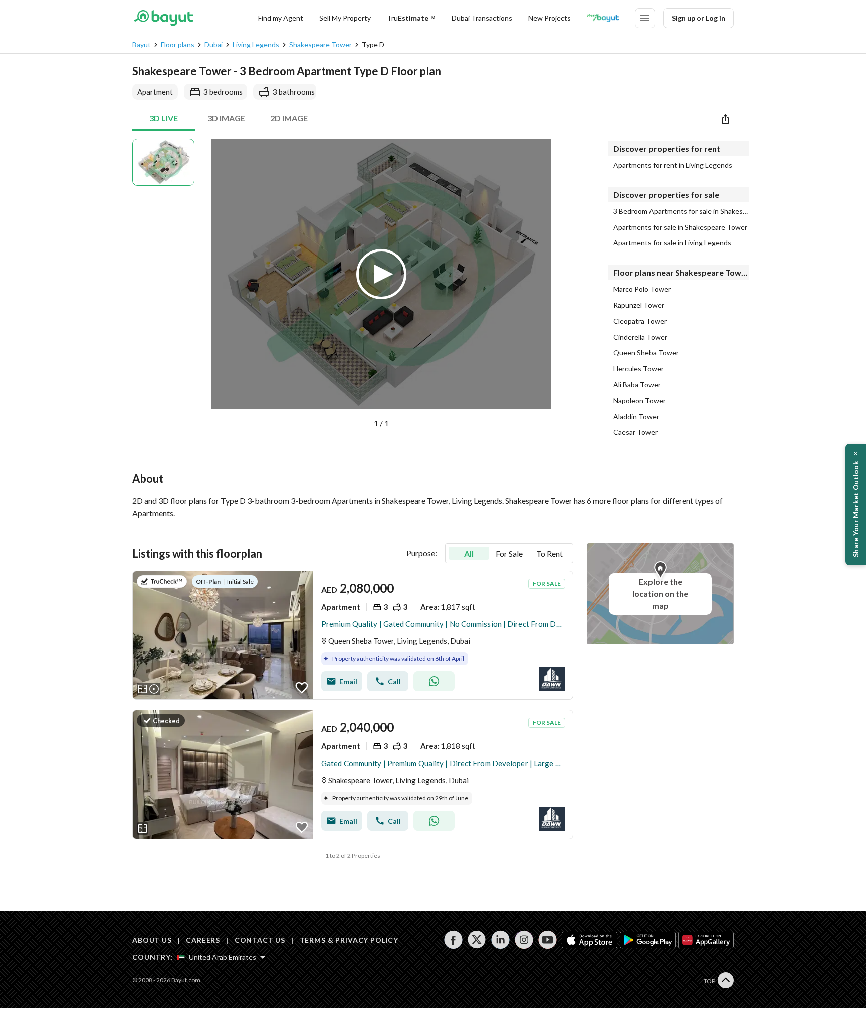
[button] (386, 284)
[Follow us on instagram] (524, 940)
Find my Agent (280, 18)
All (469, 553)
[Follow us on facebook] (453, 940)
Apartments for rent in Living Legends (672, 165)
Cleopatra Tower (640, 321)
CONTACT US (260, 940)
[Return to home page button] (163, 18)
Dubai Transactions (482, 18)
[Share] (725, 118)
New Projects (549, 18)
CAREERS (203, 940)
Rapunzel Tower (638, 305)
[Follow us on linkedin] (500, 940)
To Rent (549, 553)
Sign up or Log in (698, 18)
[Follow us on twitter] (477, 940)
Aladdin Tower (636, 417)
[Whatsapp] (434, 681)
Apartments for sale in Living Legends (672, 243)
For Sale (509, 553)
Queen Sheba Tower (646, 353)
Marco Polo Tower (642, 289)
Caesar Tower (635, 432)
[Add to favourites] (301, 687)
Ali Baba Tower (637, 385)
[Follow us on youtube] (547, 940)
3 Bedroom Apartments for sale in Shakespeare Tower (681, 211)
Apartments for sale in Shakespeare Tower (680, 227)
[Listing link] (353, 635)
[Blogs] (603, 18)
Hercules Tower (638, 369)
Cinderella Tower (640, 337)
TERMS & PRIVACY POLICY (349, 940)
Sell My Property (345, 18)
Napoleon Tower (639, 401)
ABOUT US (152, 940)
